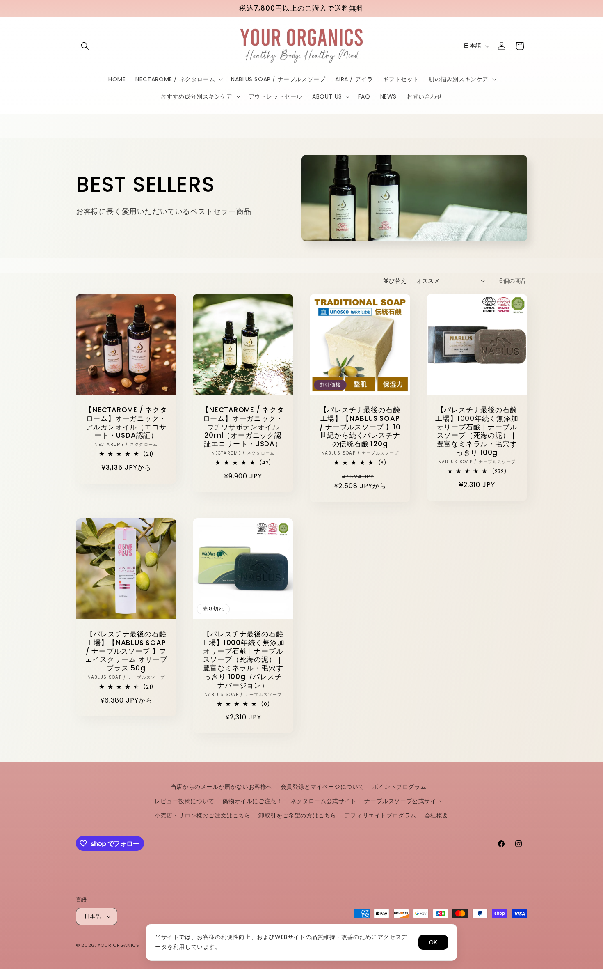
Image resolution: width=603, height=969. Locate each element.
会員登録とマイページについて (322, 787)
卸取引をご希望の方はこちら (297, 815)
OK (433, 942)
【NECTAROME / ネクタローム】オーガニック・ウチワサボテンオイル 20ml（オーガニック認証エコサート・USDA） (243, 427)
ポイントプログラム (399, 787)
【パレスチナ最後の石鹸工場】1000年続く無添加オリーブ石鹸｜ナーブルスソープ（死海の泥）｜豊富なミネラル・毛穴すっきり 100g (476, 431)
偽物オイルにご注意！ (252, 801)
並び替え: (395, 281)
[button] (85, 46)
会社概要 (436, 815)
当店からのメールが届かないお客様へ (221, 787)
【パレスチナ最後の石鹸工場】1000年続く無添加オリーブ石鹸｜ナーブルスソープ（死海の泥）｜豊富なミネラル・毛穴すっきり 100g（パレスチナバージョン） (242, 660)
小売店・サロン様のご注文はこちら (203, 815)
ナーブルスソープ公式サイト (403, 801)
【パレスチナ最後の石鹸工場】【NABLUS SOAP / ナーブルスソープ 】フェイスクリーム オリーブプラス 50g (126, 651)
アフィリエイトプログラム (380, 815)
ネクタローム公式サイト (323, 801)
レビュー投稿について (185, 801)
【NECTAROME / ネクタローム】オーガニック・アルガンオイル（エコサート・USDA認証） (126, 423)
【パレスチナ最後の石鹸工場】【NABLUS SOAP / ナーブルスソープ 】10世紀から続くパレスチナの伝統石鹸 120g (360, 427)
